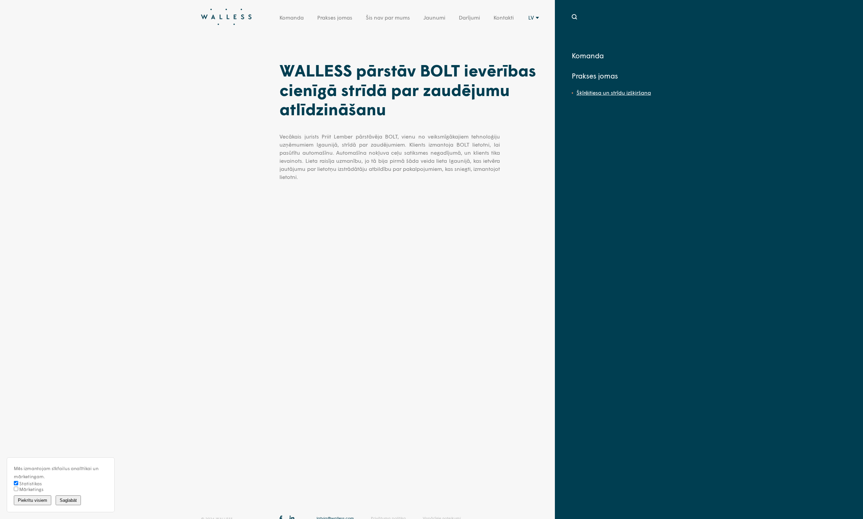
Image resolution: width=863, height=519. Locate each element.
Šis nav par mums (388, 17)
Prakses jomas (334, 17)
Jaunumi (434, 17)
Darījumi (469, 17)
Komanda (291, 17)
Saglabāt (68, 500)
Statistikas (30, 483)
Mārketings (30, 489)
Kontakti (504, 17)
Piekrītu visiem (32, 500)
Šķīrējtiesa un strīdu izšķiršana (613, 92)
